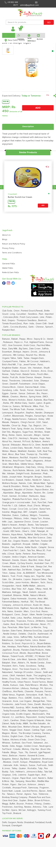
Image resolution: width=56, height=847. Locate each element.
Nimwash (6, 560)
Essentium (7, 352)
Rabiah (14, 339)
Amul (40, 599)
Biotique (17, 352)
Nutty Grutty (16, 723)
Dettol (25, 679)
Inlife (4, 522)
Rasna (45, 611)
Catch (23, 550)
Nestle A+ (37, 480)
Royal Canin (47, 762)
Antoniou (37, 807)
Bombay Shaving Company (15, 797)
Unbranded (27, 381)
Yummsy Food (44, 810)
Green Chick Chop (37, 740)
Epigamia (6, 759)
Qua (4, 627)
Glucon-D (25, 371)
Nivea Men (31, 781)
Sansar (22, 393)
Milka (35, 406)
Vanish (50, 339)
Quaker (23, 768)
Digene (6, 599)
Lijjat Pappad (44, 752)
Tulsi (12, 772)
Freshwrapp (45, 458)
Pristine (6, 547)
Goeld (6, 531)
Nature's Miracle (38, 595)
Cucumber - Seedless (27, 314)
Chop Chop (15, 679)
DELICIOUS (43, 659)
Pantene (27, 554)
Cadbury (24, 515)
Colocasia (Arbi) (11, 317)
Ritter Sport (24, 627)
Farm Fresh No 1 (11, 550)
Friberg (38, 804)
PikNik (26, 595)
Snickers (35, 371)
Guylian (23, 800)
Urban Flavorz (24, 682)
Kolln (16, 765)
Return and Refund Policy (13, 244)
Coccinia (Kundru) (18, 327)
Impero (26, 352)
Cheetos (14, 397)
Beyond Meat (34, 653)
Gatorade (8, 765)
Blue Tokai (20, 454)
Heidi (45, 589)
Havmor (23, 756)
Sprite (19, 554)
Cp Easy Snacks (25, 563)
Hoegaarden (8, 586)
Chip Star (35, 749)
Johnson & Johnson (22, 605)
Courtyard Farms (10, 361)
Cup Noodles (8, 621)
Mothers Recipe (10, 483)
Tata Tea (31, 550)
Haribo (28, 480)
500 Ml (5, 101)
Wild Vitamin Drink (11, 608)
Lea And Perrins (30, 791)
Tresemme (44, 515)
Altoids (23, 653)
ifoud (30, 506)
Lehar (50, 730)
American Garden (36, 557)
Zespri (25, 615)
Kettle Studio (31, 547)
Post (41, 406)
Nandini (39, 413)
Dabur (48, 486)
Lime (42, 317)
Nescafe (28, 448)
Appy (43, 496)
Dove (50, 371)
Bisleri (50, 682)
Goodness (31, 666)
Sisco (50, 582)
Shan (14, 663)
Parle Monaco (32, 685)
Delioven (31, 393)
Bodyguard (40, 736)
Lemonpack (8, 413)
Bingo (18, 493)
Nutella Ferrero (19, 419)
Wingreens (19, 467)
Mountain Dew (15, 727)
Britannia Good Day (33, 631)
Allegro (37, 435)
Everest (33, 752)
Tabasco (11, 794)
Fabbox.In (33, 419)
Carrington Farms (23, 640)
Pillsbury (18, 518)
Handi (19, 586)
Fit (28, 663)
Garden (50, 621)
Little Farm (35, 541)
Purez (41, 365)
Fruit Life (14, 377)
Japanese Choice (22, 522)
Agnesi (28, 794)
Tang (50, 579)
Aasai (5, 381)
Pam (13, 547)
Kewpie (38, 377)
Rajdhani (25, 608)
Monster (35, 624)
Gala (21, 685)
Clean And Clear (10, 800)
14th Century (19, 355)
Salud (45, 422)
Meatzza (7, 762)
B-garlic (48, 403)
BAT (26, 512)
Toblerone (43, 794)
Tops (21, 752)
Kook (16, 701)
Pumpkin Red (8, 330)
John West (22, 659)
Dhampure (49, 413)
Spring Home (35, 397)
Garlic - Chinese (36, 327)
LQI (16, 506)
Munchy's (47, 704)
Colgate (44, 544)
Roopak (27, 544)
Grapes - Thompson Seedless (22, 320)
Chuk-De (32, 634)
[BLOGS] (40, 35)
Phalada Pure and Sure (40, 797)
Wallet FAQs (7, 268)
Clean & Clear (9, 659)
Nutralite (6, 425)
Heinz (5, 756)
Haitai (48, 650)
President (7, 666)
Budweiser (36, 474)
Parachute (13, 627)
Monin (14, 733)
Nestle (5, 746)
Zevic (43, 499)
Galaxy (12, 573)
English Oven (17, 736)
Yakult (25, 592)
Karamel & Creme (36, 756)
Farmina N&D (8, 708)
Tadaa (27, 358)
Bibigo (14, 752)
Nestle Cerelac (37, 663)
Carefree (14, 720)
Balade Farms (29, 374)
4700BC (29, 656)
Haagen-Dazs (37, 358)
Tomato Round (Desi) (12, 324)
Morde (42, 355)
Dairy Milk (13, 349)
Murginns (16, 432)
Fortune (20, 547)
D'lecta (37, 506)
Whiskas (6, 743)
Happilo (49, 708)
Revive (5, 374)
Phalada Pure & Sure (22, 499)
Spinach (49, 327)
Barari (30, 400)
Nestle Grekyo (10, 634)
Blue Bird (33, 560)
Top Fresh (7, 813)
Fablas (22, 361)
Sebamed (38, 743)
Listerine (22, 775)
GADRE (28, 698)
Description (28, 126)
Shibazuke (16, 445)
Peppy (22, 339)
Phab (45, 474)
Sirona (51, 547)
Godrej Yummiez (46, 717)
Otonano (49, 467)
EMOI (45, 397)
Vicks (17, 637)
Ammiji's (23, 525)
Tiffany (38, 589)
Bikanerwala (18, 416)
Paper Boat (25, 778)
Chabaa (15, 371)
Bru (38, 393)
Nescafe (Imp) (37, 608)
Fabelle (6, 752)
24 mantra (18, 579)
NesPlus (28, 618)
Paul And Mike (44, 345)
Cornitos (6, 589)
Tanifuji (41, 666)
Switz (13, 618)
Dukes (15, 515)
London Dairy (16, 448)
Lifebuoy (25, 688)
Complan (6, 557)
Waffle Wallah (29, 586)
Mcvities (44, 685)
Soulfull (5, 618)
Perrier (20, 794)
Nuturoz (40, 486)
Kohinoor (32, 784)
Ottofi (12, 675)
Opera (14, 810)
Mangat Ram (39, 701)
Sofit (39, 451)
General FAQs (8, 264)
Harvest (17, 441)
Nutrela (22, 483)
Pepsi (5, 509)
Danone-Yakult (32, 387)
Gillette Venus (27, 464)
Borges (38, 477)
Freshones (7, 807)
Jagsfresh (7, 528)
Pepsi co (18, 342)
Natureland (7, 672)
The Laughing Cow (42, 675)
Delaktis (23, 634)
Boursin (20, 804)
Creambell (12, 194)
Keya (4, 349)
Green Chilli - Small (44, 324)
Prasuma (39, 691)
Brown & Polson (42, 800)
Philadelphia (35, 762)
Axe (4, 647)
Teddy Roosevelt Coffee (15, 711)
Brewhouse (47, 759)
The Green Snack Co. (29, 669)
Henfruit (25, 602)
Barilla (6, 685)
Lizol (34, 778)
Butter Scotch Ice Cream (20, 197)
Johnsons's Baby (34, 772)
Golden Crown (31, 746)
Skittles (39, 464)
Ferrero (48, 691)
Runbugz (34, 688)
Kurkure (14, 685)
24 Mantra (41, 621)
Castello (42, 512)
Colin (30, 483)
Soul (34, 502)
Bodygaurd (7, 615)
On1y (14, 775)
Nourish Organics (21, 528)
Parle (32, 486)
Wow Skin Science (37, 538)
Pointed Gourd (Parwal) (32, 311)
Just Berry (20, 717)
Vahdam (11, 474)
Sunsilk (14, 538)
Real (13, 624)
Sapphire (6, 499)
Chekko (47, 804)
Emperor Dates (39, 579)
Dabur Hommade (19, 599)
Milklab (5, 397)
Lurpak (17, 791)
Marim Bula (14, 464)
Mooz (11, 454)
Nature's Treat (9, 429)
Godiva (16, 567)
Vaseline (47, 477)
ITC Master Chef (43, 656)
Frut (26, 342)
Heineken (38, 368)
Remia (12, 435)
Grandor (18, 611)
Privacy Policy (8, 248)
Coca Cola (23, 509)
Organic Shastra (21, 541)
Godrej (36, 698)
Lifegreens (38, 461)
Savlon (32, 403)
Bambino (13, 698)
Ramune (6, 339)
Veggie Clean (16, 730)
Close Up (16, 425)
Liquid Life (48, 631)
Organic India (8, 714)
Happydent (7, 490)
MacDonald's (38, 714)
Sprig (20, 429)
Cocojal (13, 509)
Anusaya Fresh (19, 788)
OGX (38, 422)
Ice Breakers (8, 480)
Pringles (29, 416)
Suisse (32, 765)
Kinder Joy (29, 429)
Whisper (46, 506)
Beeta (31, 525)
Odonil (20, 387)
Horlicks (40, 409)
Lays (10, 522)
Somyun (24, 762)
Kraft (41, 695)
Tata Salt (48, 772)
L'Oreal (11, 554)
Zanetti (37, 704)
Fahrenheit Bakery (11, 602)
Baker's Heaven (10, 525)
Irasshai (6, 512)
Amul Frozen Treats (22, 461)
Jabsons (41, 586)
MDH (28, 708)
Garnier (14, 393)
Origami (37, 570)
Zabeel (5, 723)
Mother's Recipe (31, 727)
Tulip (40, 768)
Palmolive (6, 515)
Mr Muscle (27, 406)
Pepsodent (31, 717)
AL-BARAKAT (29, 573)
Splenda (32, 659)
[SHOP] (8, 35)
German (13, 496)
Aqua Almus (17, 534)
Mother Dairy (21, 403)
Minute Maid (40, 483)
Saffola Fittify (27, 637)
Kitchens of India (19, 740)
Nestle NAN (47, 445)
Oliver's (26, 531)
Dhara (6, 448)
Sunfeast (16, 743)
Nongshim (29, 477)
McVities (39, 432)
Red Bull (24, 458)
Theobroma (15, 381)
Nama (10, 611)
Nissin (43, 624)
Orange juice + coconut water (16, 502)
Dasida (15, 560)
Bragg (8, 419)
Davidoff (14, 384)
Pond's (37, 448)
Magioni (6, 733)
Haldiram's (45, 361)
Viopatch (33, 458)
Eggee (5, 393)
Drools (34, 352)
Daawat (20, 480)
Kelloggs (16, 592)
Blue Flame (49, 400)
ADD (37, 108)
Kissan (23, 368)
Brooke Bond (23, 624)
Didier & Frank (28, 567)
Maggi (5, 804)
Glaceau (7, 470)
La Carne (33, 509)
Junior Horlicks (22, 582)
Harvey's (6, 778)
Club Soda (7, 311)
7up (30, 425)
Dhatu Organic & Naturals (32, 720)
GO (49, 22)
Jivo (46, 743)
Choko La (7, 406)
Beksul (15, 759)
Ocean (35, 522)
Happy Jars (29, 576)
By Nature (36, 441)
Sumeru (17, 406)
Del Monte (27, 570)
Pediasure (8, 342)
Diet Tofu (6, 432)
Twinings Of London (24, 672)
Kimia (5, 400)
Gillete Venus (8, 695)
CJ (12, 717)
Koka (41, 560)
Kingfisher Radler (10, 368)
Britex (31, 800)
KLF (25, 589)
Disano (24, 560)
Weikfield (22, 451)
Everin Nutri (7, 791)
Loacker (44, 522)
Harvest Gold (41, 390)
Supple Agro (34, 775)
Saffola (45, 349)
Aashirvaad (43, 634)
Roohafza (32, 768)
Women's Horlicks (17, 400)
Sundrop (20, 708)
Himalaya (11, 647)
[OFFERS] (20, 35)
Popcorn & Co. (29, 643)
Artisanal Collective (42, 618)
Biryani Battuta (44, 643)
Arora (44, 371)
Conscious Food (10, 653)
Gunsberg (7, 390)
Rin (44, 493)
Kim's (15, 666)
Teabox (6, 740)
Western (35, 582)
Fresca (31, 621)
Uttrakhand (7, 467)
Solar (36, 381)
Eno (52, 490)
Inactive (46, 448)
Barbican (13, 756)
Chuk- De (29, 736)
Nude (29, 675)
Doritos (6, 736)
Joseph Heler (16, 477)
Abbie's (22, 663)
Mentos (24, 397)
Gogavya (6, 775)
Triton (5, 573)
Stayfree (30, 413)
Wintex (5, 451)
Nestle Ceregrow (44, 615)
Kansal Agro (40, 416)
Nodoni (37, 493)
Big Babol (25, 759)
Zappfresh (36, 759)
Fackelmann (25, 384)
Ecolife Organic (23, 714)
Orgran (15, 778)
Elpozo (42, 791)
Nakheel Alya (14, 570)
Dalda (5, 477)
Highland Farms (37, 342)
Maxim (13, 563)
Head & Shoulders (12, 486)
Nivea (47, 605)
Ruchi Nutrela (19, 470)
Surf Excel (7, 749)
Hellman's (20, 772)
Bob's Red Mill (9, 365)
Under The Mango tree (40, 679)
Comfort (7, 416)
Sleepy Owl (41, 567)
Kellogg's (32, 810)
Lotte (16, 390)
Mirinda (30, 470)
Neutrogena (45, 746)
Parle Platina (23, 647)
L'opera (27, 579)
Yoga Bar (40, 576)
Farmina (46, 733)
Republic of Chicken (24, 490)
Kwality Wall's (38, 708)
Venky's (24, 765)
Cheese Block (9, 387)
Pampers (15, 422)
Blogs (4, 239)
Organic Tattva (9, 358)
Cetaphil (33, 512)
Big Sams (23, 349)
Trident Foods (17, 656)
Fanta (22, 666)
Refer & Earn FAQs (10, 273)
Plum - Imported (46, 314)
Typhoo (50, 483)
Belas (5, 679)
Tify (27, 752)
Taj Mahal (28, 534)
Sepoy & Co (40, 339)
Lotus (20, 618)
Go (10, 579)
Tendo (23, 390)
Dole (19, 573)
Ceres (17, 615)
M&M (25, 723)
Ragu (24, 425)
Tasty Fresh (16, 374)
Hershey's (24, 438)
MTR (43, 669)
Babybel (6, 663)
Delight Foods (23, 474)
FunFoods (42, 765)
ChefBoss (7, 691)
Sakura (46, 480)
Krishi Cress (30, 345)
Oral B (16, 762)
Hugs (42, 438)
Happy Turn (36, 518)
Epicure (48, 688)
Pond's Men (43, 374)
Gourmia (32, 599)
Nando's (42, 778)
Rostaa (46, 518)
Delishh (33, 592)
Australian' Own (42, 563)
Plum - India (29, 324)
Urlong (40, 467)
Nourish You (32, 355)
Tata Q (48, 695)
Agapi (31, 589)
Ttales (49, 429)
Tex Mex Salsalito (37, 723)
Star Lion (22, 784)
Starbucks (34, 496)
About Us (6, 235)
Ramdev (32, 451)
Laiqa (10, 637)
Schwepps (7, 518)
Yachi (43, 582)
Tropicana (21, 621)
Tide (45, 807)
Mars (26, 611)
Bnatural (17, 813)
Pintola (25, 486)
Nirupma (34, 438)
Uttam (32, 615)
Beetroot (42, 320)
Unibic (26, 518)
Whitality (23, 538)
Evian (49, 663)
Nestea (28, 807)
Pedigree (6, 669)
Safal (20, 358)
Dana (30, 704)
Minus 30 (41, 550)
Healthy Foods (9, 682)
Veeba (5, 377)
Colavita (17, 749)
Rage (5, 698)
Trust (13, 576)
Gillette (35, 544)
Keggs (19, 746)
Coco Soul (35, 611)
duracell (42, 592)
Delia (12, 746)
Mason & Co (28, 445)
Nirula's (45, 470)
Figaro (13, 784)
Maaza (13, 451)
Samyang (20, 781)
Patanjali (41, 531)
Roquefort (20, 413)
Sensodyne (32, 695)
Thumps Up (32, 454)
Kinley (42, 419)
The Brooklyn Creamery (42, 528)
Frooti (20, 576)
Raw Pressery (39, 554)
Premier (31, 409)
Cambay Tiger (39, 730)
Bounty (16, 650)
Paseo (44, 393)
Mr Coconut (33, 361)
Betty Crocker (41, 534)
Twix (35, 794)
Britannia (17, 595)
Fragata (46, 570)
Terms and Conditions (12, 253)
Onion (17, 311)
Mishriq (25, 749)
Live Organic (26, 701)
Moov (30, 339)
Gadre (6, 624)
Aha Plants (18, 691)
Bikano (48, 608)
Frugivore (44, 788)
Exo (10, 541)
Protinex (29, 804)
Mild (46, 599)
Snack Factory (39, 682)
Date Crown (35, 349)
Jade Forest (21, 704)
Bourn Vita (46, 749)
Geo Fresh (27, 743)
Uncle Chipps (38, 384)
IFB (12, 403)
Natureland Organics (38, 711)
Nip (13, 781)
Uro (45, 425)
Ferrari (30, 390)
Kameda (38, 400)
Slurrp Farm (45, 509)
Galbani (22, 506)
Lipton (39, 403)
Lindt (37, 470)
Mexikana (14, 458)
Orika (43, 387)
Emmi (38, 445)
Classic (38, 672)
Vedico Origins (19, 557)
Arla (4, 611)
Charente (29, 691)
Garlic (6, 327)
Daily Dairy (31, 467)
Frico (21, 698)
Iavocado (28, 435)
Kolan (49, 720)
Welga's (34, 515)
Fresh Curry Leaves (29, 317)
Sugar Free (28, 432)
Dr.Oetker (23, 496)
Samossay (33, 788)
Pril (42, 688)
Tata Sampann (42, 525)
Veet (4, 454)
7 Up (19, 365)
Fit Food (26, 441)
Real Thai (47, 451)
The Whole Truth (18, 409)
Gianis (19, 435)
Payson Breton (42, 490)
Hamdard (21, 675)
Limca (35, 640)
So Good (16, 643)
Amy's (36, 499)
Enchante (40, 429)
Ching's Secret (28, 422)
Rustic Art (38, 605)
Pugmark (20, 695)
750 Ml (12, 201)
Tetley (15, 768)
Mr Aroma (7, 461)
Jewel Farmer (30, 365)
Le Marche (36, 627)
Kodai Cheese (27, 377)
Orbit (33, 531)
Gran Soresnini (15, 345)
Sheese (47, 377)
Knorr (15, 669)
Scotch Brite (8, 582)
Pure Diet (42, 502)
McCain (22, 810)
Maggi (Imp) (17, 512)
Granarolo (7, 701)
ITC (49, 624)
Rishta (6, 403)
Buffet (13, 804)
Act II (44, 698)
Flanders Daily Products (32, 650)
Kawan (27, 730)
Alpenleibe (8, 493)
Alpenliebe (27, 493)
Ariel (43, 775)
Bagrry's (38, 425)
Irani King (18, 807)
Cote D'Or (13, 438)
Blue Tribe (17, 589)
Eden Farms (17, 631)
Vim (30, 368)
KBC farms (16, 531)
